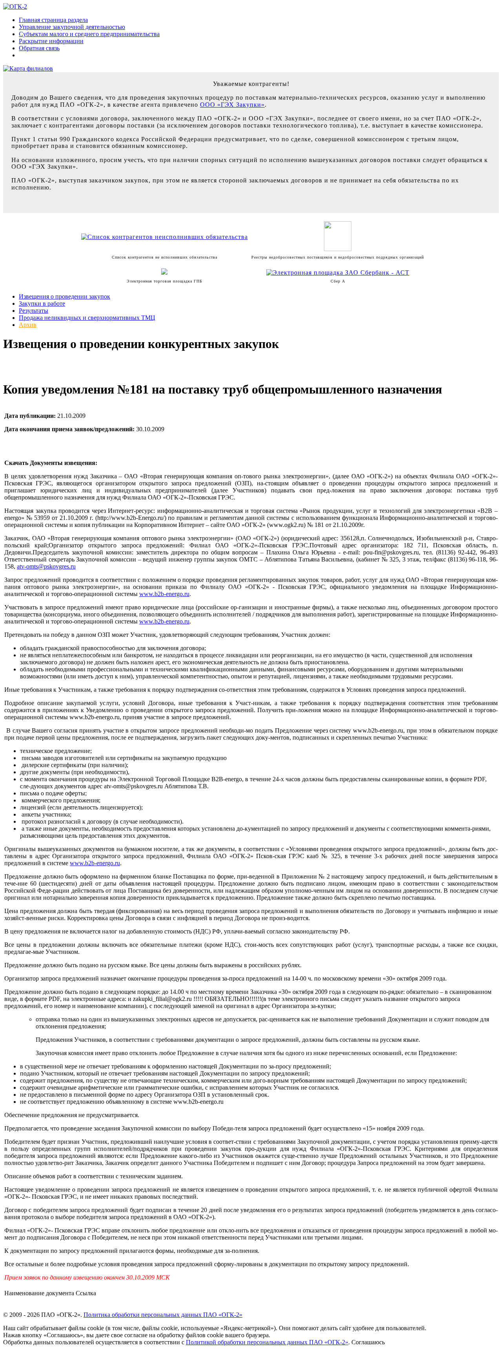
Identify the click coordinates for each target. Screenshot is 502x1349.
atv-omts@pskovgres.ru (46, 566)
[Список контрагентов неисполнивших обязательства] (164, 236)
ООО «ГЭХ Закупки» (232, 104)
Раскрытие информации (51, 41)
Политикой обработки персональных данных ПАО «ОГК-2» (267, 1342)
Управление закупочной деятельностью (72, 27)
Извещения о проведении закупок (64, 296)
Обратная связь (39, 48)
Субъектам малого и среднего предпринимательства (89, 34)
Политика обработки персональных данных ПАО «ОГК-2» (163, 1314)
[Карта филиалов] (28, 68)
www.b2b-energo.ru (164, 594)
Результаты (33, 310)
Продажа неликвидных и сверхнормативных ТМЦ (87, 317)
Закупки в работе (42, 303)
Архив (27, 324)
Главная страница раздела (53, 19)
